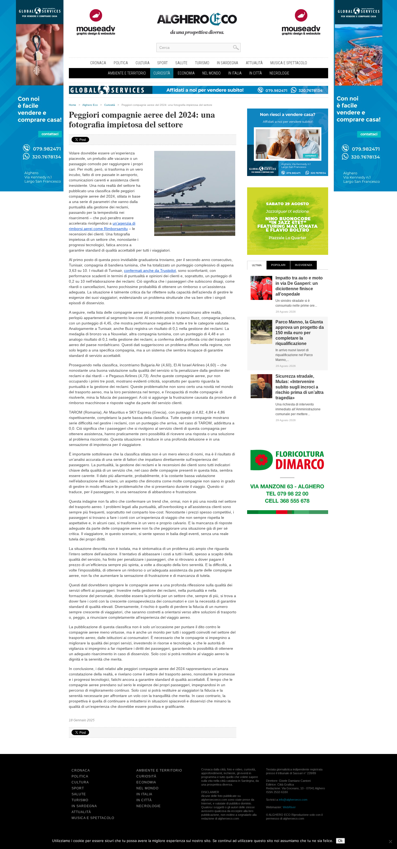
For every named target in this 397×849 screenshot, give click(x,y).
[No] (390, 841)
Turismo (202, 63)
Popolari (278, 264)
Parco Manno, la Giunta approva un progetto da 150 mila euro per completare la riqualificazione (299, 333)
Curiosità (161, 73)
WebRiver (289, 807)
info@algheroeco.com (293, 799)
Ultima (257, 265)
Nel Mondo (211, 73)
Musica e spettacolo (288, 63)
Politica (121, 63)
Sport (162, 63)
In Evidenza (303, 264)
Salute (181, 63)
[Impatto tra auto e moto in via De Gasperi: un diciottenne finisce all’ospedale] (261, 299)
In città (255, 73)
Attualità (254, 63)
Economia (186, 73)
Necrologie (279, 73)
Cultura (143, 63)
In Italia (235, 73)
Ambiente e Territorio (127, 73)
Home (72, 104)
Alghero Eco (90, 104)
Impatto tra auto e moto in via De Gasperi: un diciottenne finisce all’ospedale (299, 286)
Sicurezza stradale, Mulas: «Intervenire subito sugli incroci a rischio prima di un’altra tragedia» (299, 387)
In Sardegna (227, 63)
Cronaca (98, 63)
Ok (340, 841)
